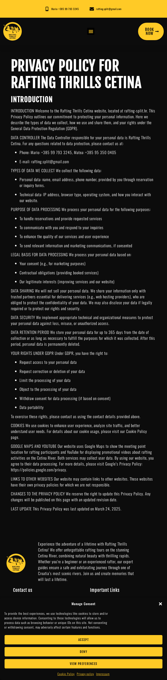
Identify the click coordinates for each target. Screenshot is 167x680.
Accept (83, 640)
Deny (83, 652)
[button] (160, 604)
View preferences (83, 664)
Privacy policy (85, 673)
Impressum (103, 673)
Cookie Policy (66, 673)
